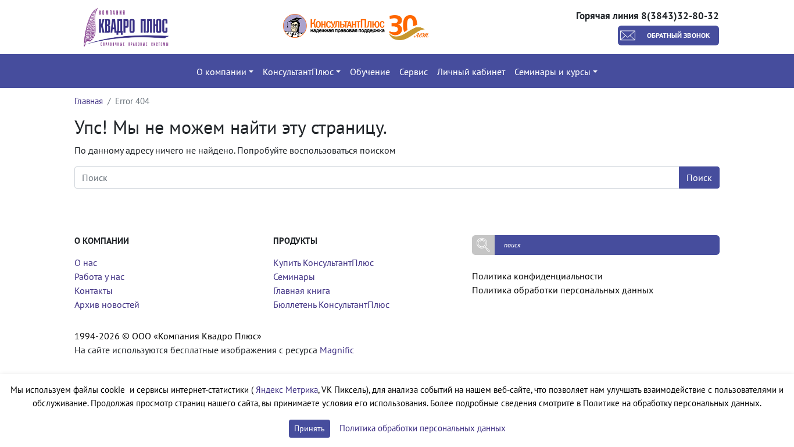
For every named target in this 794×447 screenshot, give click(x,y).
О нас (85, 262)
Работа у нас (99, 276)
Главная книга (301, 290)
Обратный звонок (678, 35)
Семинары (294, 276)
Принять (309, 428)
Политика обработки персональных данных (562, 290)
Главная (88, 101)
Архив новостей (107, 304)
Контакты (93, 290)
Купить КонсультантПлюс (323, 262)
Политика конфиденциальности (537, 276)
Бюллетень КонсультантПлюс (331, 304)
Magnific (337, 350)
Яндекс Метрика (287, 389)
